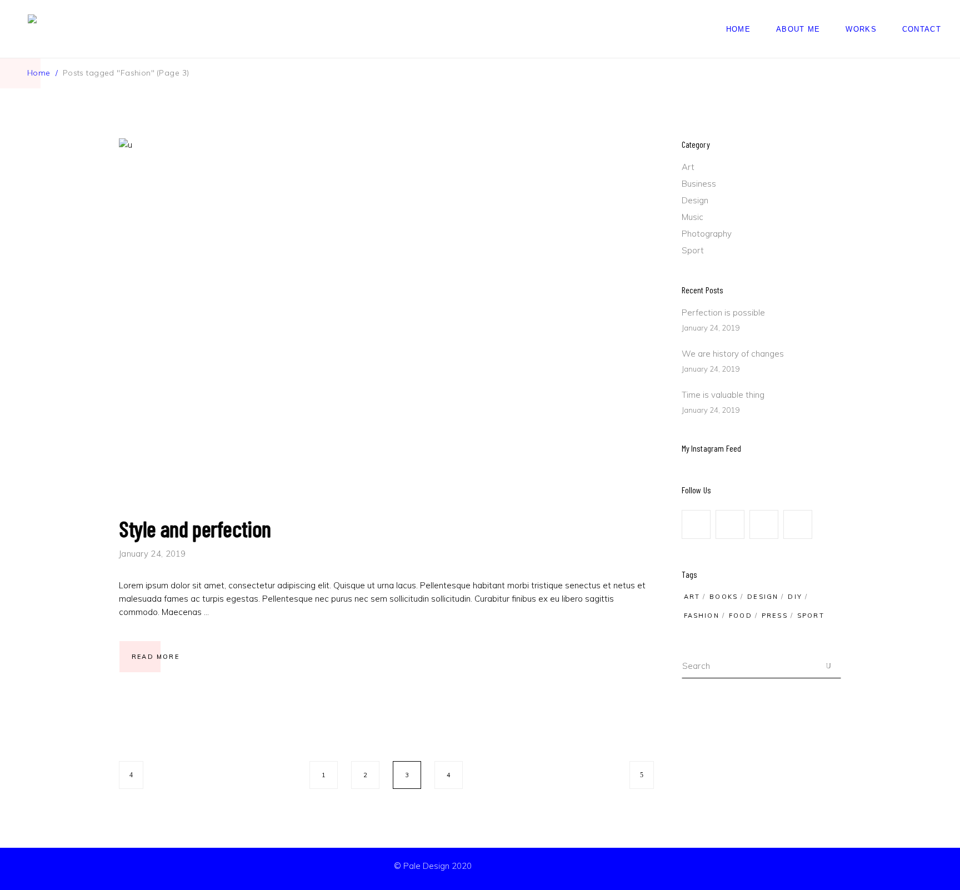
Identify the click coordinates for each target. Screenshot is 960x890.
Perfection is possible (723, 312)
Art (688, 167)
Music (692, 217)
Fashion (701, 615)
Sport (693, 250)
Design (695, 200)
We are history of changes (733, 353)
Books (723, 597)
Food (740, 615)
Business (699, 183)
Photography (707, 233)
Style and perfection (195, 528)
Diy (795, 597)
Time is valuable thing (723, 394)
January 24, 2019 (152, 553)
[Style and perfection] (386, 315)
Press (775, 615)
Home (39, 73)
